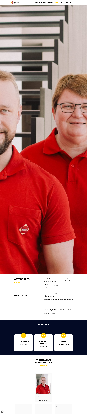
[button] (45, 2)
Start (36, 2)
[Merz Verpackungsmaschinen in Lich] (15, 2)
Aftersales (56, 2)
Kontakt (66, 2)
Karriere (61, 2)
